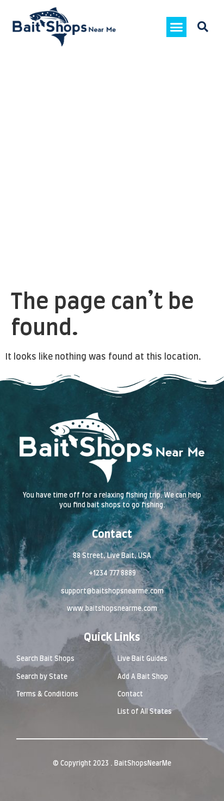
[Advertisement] (112, 171)
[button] (176, 27)
